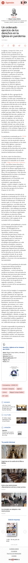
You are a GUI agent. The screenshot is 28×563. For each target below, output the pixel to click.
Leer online (14, 544)
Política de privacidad (14, 553)
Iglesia (19, 389)
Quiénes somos (14, 549)
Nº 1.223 (5, 396)
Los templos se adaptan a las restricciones (11, 510)
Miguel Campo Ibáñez (15, 19)
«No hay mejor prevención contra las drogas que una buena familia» (8, 407)
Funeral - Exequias (8, 389)
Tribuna (14, 17)
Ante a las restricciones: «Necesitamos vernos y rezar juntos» (13, 486)
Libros (5, 392)
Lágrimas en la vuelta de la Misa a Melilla (12, 462)
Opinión (10, 2)
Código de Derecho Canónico (15, 162)
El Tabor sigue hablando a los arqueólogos (6, 419)
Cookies (14, 556)
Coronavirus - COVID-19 (10, 385)
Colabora (14, 551)
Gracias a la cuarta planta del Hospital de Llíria (8, 433)
